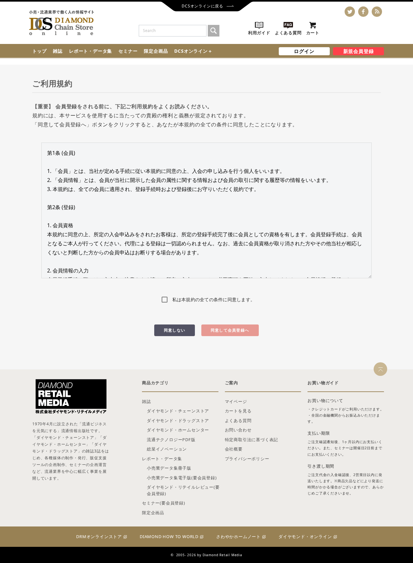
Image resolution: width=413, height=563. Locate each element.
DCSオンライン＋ (193, 51)
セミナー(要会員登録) (163, 503)
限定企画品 (156, 51)
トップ (39, 51)
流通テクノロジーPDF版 (171, 439)
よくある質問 (238, 420)
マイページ (236, 401)
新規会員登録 (358, 51)
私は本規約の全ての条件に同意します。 (213, 299)
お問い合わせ (238, 430)
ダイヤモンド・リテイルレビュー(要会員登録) (183, 490)
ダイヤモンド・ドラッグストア (178, 420)
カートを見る (238, 411)
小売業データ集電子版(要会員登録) (182, 478)
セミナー (127, 51)
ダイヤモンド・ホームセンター (178, 430)
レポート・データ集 (90, 51)
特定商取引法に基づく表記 (251, 439)
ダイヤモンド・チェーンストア (178, 411)
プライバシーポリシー (247, 459)
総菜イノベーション (167, 449)
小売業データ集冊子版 (169, 468)
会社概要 (234, 449)
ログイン (304, 51)
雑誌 (58, 51)
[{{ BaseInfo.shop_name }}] (61, 22)
